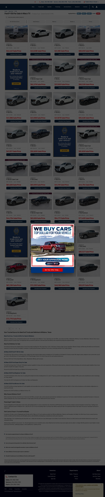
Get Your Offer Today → (52, 270)
